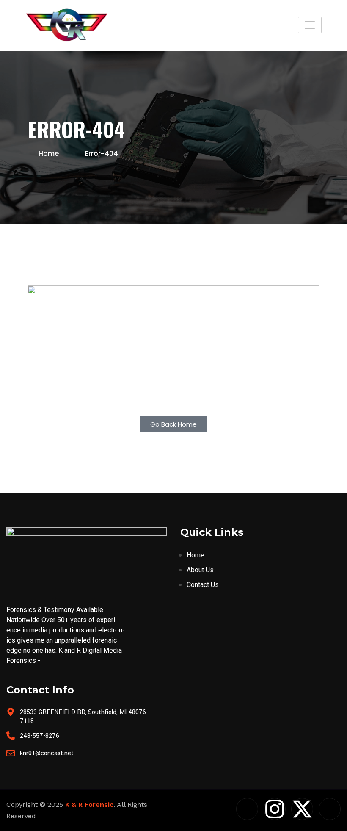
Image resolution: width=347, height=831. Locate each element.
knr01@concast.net (47, 753)
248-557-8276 (39, 735)
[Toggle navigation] (310, 25)
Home (49, 153)
